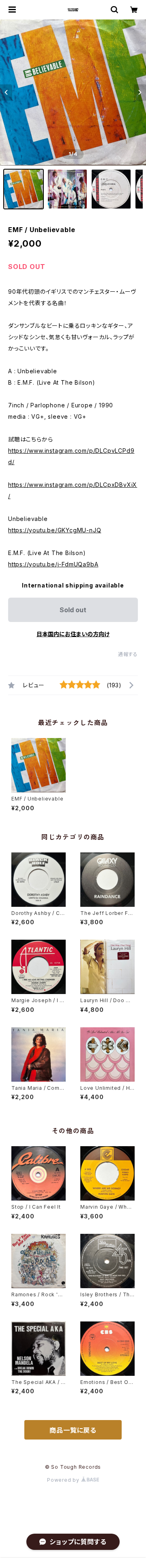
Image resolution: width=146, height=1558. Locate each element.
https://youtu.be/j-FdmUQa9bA (53, 564)
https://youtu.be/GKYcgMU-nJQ (54, 530)
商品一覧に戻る (73, 1430)
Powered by (64, 1480)
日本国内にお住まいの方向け (73, 634)
